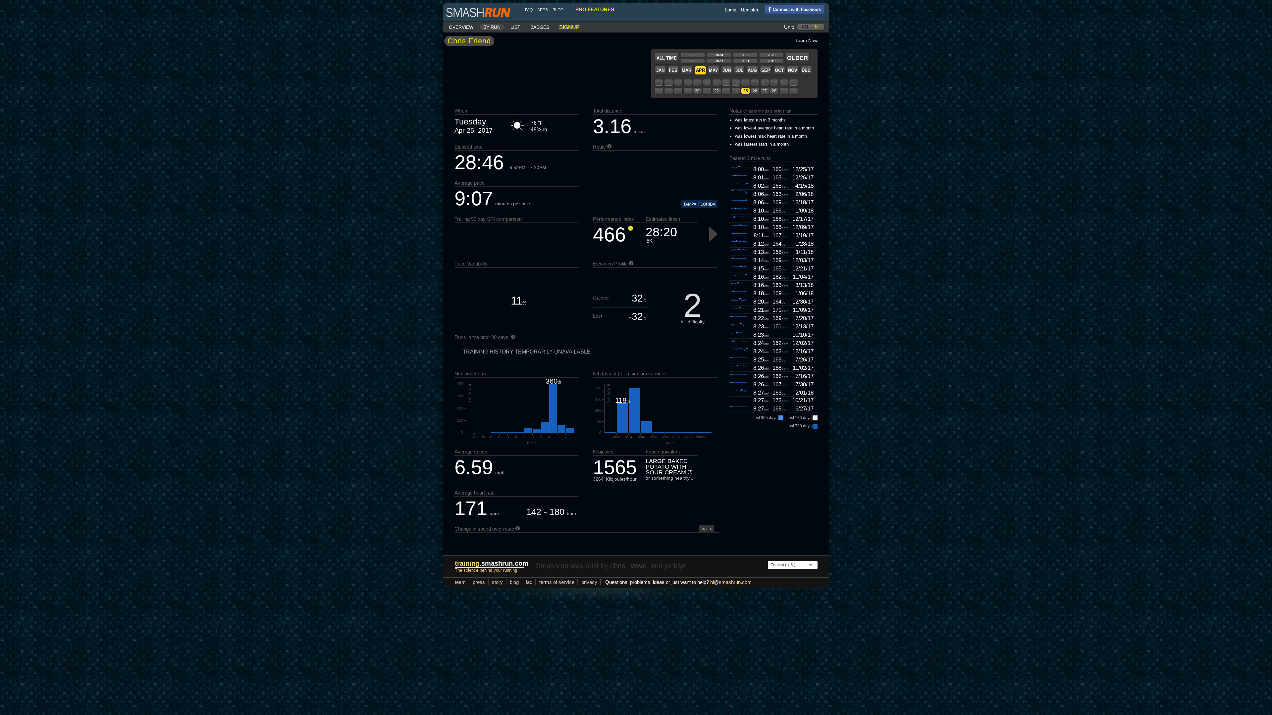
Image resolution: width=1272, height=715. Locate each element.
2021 (745, 61)
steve (638, 566)
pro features (594, 9)
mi (817, 26)
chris (617, 566)
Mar (686, 70)
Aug (752, 70)
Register (750, 9)
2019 (771, 61)
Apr (700, 70)
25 (745, 91)
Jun (726, 70)
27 (764, 91)
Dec (806, 70)
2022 (745, 55)
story (497, 582)
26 (755, 91)
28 (774, 91)
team (460, 582)
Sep (765, 70)
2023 (719, 61)
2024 (719, 55)
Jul (739, 70)
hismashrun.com (731, 582)
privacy (589, 582)
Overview (461, 27)
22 (716, 91)
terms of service (556, 582)
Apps (542, 10)
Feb (673, 70)
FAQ (529, 10)
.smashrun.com (491, 563)
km (805, 26)
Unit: (789, 27)
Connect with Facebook (797, 9)
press (479, 582)
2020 (771, 55)
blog (558, 10)
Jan (660, 70)
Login (730, 9)
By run (492, 27)
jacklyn (675, 566)
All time (667, 58)
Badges (539, 27)
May (713, 70)
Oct (779, 70)
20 (697, 91)
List (515, 27)
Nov (792, 70)
